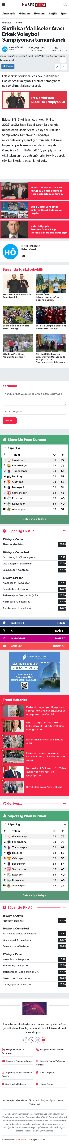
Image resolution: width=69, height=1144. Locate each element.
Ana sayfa (8, 13)
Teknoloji (34, 1104)
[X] (31, 1040)
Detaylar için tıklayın (35, 519)
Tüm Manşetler (47, 1072)
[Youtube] (43, 1040)
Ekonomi (39, 13)
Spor (64, 13)
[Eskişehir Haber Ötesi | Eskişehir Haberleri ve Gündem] (34, 4)
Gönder (9, 420)
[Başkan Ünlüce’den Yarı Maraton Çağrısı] (18, 314)
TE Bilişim (21, 1140)
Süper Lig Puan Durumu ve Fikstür (17, 1074)
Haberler (7, 23)
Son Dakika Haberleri (16, 1084)
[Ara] (65, 5)
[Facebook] (26, 1040)
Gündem (24, 13)
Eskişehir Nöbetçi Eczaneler (13, 1051)
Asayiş (61, 1100)
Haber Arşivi (46, 1084)
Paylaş (9, 66)
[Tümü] (64, 803)
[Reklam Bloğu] (34, 672)
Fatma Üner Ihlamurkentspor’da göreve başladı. (47, 297)
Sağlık (53, 13)
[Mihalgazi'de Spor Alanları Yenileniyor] (18, 343)
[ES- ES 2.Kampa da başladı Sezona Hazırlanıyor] (51, 314)
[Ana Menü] (3, 4)
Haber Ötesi (28, 249)
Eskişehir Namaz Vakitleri (19, 1061)
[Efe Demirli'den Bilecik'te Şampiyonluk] (18, 283)
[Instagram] (37, 1040)
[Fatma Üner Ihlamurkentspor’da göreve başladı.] (51, 283)
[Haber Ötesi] (10, 251)
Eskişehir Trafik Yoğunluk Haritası (50, 1063)
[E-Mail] (23, 256)
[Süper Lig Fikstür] (64, 531)
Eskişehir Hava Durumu (52, 1049)
